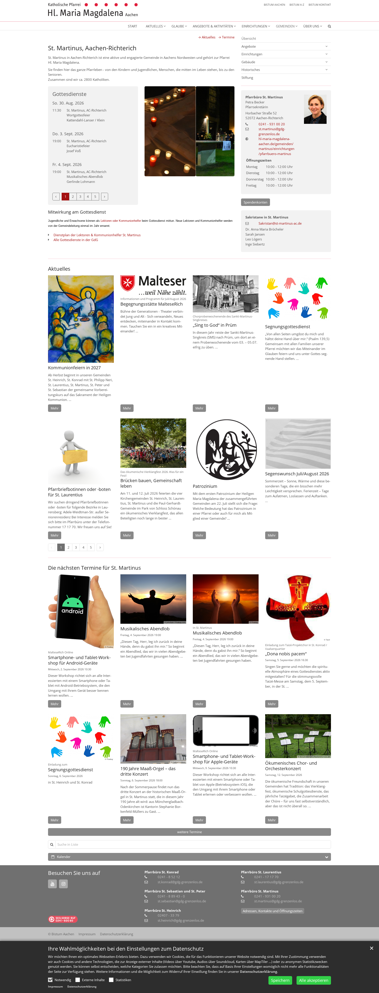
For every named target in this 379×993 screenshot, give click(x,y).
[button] (326, 27)
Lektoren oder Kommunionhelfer (121, 220)
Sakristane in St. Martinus (266, 217)
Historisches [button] (250, 69)
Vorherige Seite (153, 131)
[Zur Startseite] (93, 10)
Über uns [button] (311, 26)
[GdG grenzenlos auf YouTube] (52, 883)
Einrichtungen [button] (254, 26)
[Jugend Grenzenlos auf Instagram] (63, 883)
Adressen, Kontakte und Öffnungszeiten (272, 911)
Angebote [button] (248, 46)
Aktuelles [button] (154, 26)
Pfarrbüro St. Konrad (162, 872)
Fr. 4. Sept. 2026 (67, 164)
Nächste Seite (225, 131)
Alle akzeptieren (313, 980)
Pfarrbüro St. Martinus (264, 97)
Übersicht (248, 38)
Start (132, 26)
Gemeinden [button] (285, 26)
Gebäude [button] (248, 62)
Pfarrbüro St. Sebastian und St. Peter (175, 891)
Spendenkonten (255, 202)
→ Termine (226, 37)
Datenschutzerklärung (258, 971)
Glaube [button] (178, 26)
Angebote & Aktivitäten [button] (213, 26)
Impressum (55, 986)
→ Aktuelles (206, 37)
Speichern (280, 980)
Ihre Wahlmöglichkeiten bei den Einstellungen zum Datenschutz (126, 948)
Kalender (63, 856)
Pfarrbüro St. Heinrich (163, 910)
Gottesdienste (69, 94)
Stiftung (247, 77)
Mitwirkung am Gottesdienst (77, 212)
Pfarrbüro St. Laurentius (261, 872)
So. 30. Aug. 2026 (68, 103)
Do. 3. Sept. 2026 (67, 133)
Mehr (55, 408)
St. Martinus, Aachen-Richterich (92, 48)
